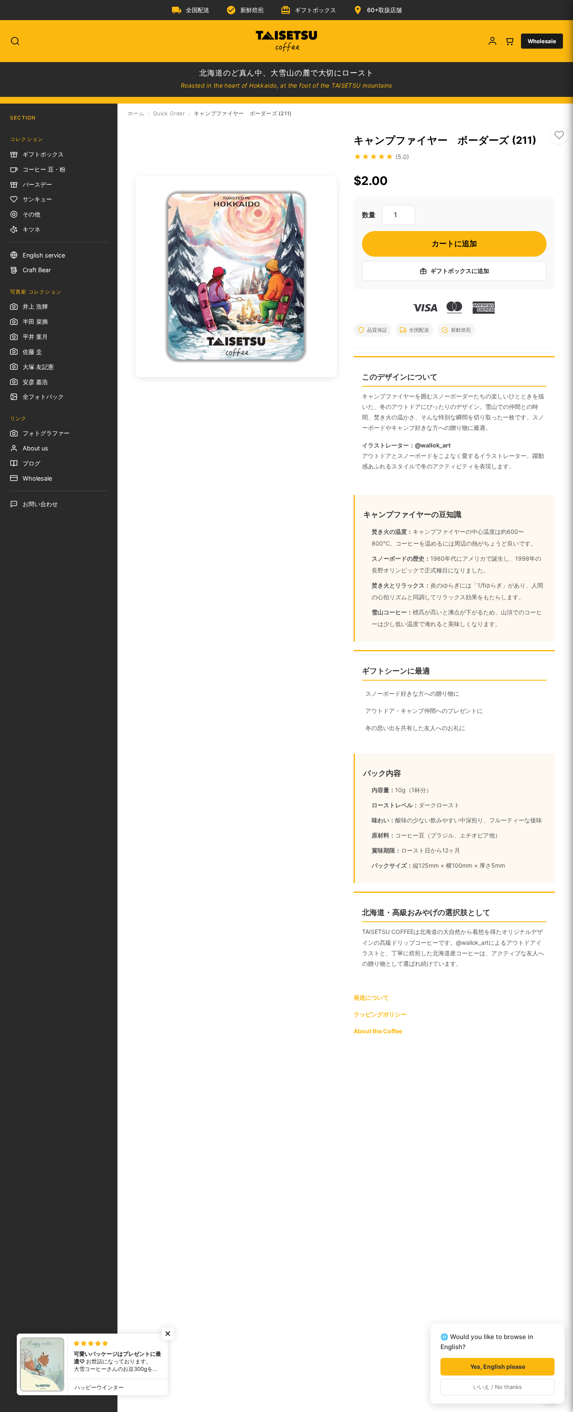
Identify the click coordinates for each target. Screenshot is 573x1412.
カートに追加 (454, 243)
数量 (368, 215)
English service (44, 255)
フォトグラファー (46, 433)
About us (35, 448)
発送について (371, 997)
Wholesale (542, 41)
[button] (167, 1333)
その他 (31, 214)
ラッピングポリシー (380, 1014)
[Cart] (509, 41)
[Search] (15, 41)
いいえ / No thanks (497, 1386)
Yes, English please (497, 1366)
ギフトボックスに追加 (459, 270)
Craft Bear (37, 269)
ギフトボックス (43, 154)
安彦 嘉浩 (35, 381)
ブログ (31, 463)
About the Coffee (378, 1031)
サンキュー (37, 199)
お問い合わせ (40, 503)
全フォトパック (43, 396)
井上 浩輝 (35, 306)
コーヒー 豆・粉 (44, 169)
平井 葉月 (35, 336)
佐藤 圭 (32, 351)
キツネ (31, 229)
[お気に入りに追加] (559, 135)
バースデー (37, 184)
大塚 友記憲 (38, 366)
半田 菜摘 (35, 321)
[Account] (492, 41)
